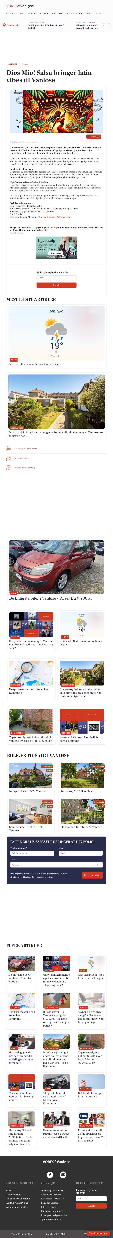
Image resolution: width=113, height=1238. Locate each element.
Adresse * (14, 859)
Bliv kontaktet (92, 875)
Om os (9, 1190)
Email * (62, 848)
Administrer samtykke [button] (17, 1207)
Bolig (21, 13)
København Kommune (52, 1211)
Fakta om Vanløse (49, 1203)
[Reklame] (56, 248)
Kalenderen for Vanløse (52, 1198)
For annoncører (13, 1194)
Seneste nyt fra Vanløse (52, 1190)
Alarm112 (10, 13)
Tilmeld (56, 285)
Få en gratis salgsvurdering (54, 1215)
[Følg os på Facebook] (50, 1175)
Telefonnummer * (18, 848)
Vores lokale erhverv (51, 1194)
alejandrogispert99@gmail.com (56, 217)
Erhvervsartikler (49, 1207)
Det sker (44, 13)
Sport (88, 13)
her (47, 230)
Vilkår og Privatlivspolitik (18, 1198)
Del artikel (92, 136)
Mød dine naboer (74, 13)
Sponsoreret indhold (51, 1219)
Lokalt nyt (57, 13)
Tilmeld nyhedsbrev (98, 1233)
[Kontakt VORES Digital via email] (63, 1175)
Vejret (99, 13)
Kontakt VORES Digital (17, 1203)
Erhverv (32, 13)
